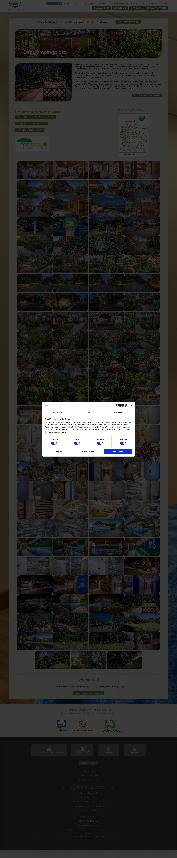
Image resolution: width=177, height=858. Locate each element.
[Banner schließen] (131, 405)
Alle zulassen (118, 451)
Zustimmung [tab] (57, 412)
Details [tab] (88, 412)
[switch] (77, 443)
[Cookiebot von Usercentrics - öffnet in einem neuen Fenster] (118, 405)
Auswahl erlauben (88, 451)
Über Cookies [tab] (119, 412)
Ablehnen (59, 451)
